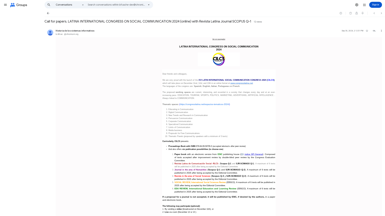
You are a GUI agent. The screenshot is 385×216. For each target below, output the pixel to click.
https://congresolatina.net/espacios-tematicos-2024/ (204, 104)
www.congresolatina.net (241, 83)
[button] (5, 4)
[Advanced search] (149, 4)
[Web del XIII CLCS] (219, 59)
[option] (69, 4)
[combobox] (117, 4)
